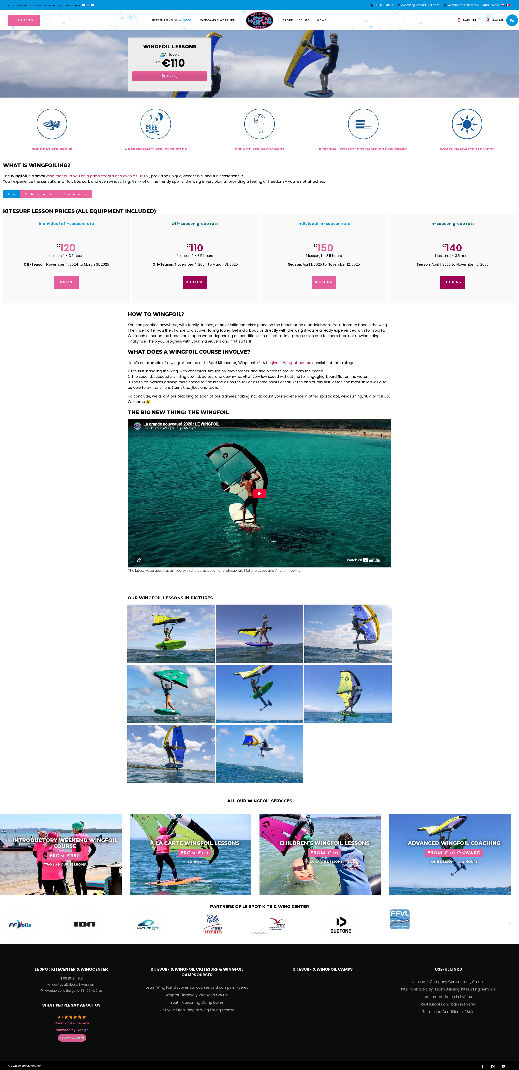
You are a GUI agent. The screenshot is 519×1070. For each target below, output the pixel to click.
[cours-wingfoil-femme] (348, 694)
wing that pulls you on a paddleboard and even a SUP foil (97, 175)
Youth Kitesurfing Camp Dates (197, 1002)
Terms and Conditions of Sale (448, 1011)
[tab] (11, 194)
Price (11, 194)
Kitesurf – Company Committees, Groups (448, 981)
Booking (172, 76)
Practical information (39, 194)
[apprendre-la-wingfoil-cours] (259, 634)
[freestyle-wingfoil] (259, 754)
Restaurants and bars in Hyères (448, 1004)
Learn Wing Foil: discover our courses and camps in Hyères (197, 987)
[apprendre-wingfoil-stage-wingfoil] (171, 694)
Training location (75, 194)
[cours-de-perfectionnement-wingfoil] (259, 694)
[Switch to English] (503, 5)
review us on (70, 1037)
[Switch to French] (508, 5)
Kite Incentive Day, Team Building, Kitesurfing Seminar (448, 989)
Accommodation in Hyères (448, 996)
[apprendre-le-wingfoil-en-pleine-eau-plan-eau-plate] (348, 634)
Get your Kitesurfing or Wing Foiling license (197, 1010)
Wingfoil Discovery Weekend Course (196, 995)
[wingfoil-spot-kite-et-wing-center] (171, 634)
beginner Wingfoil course (288, 362)
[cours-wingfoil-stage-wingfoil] (171, 754)
